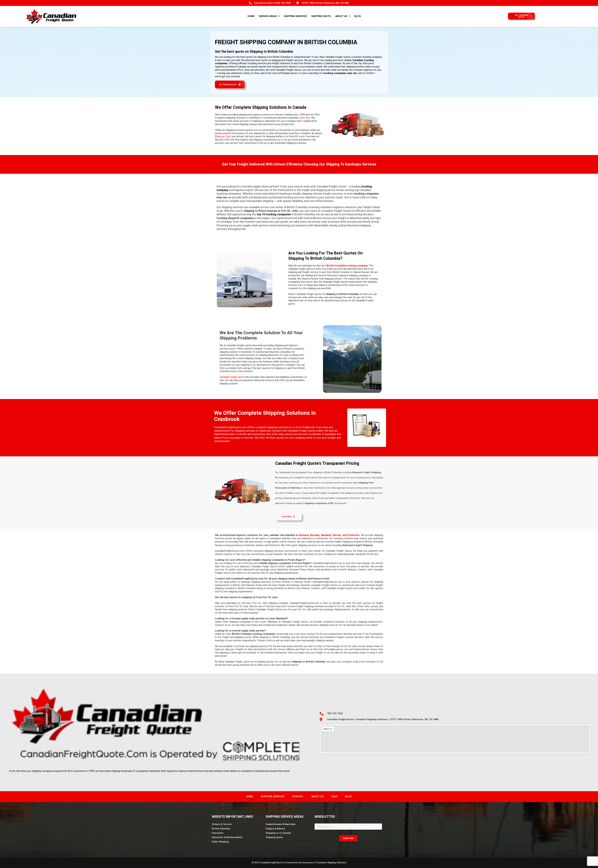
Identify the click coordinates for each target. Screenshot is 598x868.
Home (251, 16)
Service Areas (268, 16)
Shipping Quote (321, 16)
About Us (341, 16)
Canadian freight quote (232, 376)
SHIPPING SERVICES (295, 16)
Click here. (305, 117)
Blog (357, 16)
